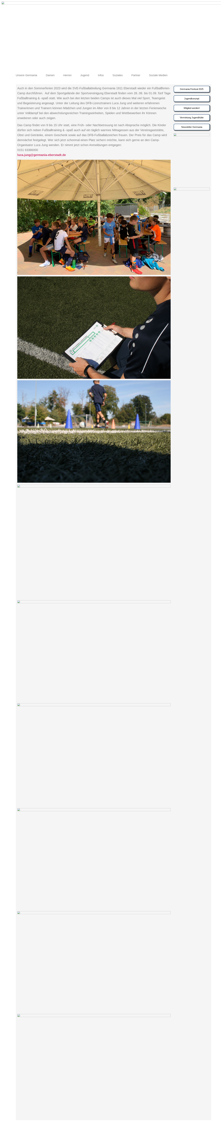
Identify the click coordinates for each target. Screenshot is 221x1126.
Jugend (84, 75)
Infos (101, 75)
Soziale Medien (158, 75)
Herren (67, 75)
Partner (135, 75)
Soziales (117, 75)
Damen (50, 75)
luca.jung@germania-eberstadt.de (41, 155)
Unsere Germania (26, 75)
